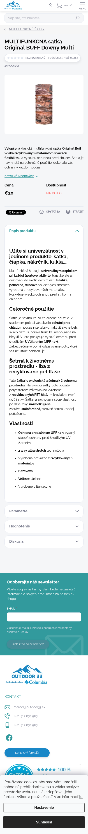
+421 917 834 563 (25, 716)
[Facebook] (8, 737)
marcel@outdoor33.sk (29, 707)
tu (81, 797)
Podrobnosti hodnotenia (63, 57)
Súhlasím (44, 822)
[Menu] (82, 5)
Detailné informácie (19, 176)
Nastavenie (44, 807)
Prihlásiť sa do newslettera (28, 644)
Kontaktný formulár (27, 752)
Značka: (13, 66)
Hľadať (78, 18)
